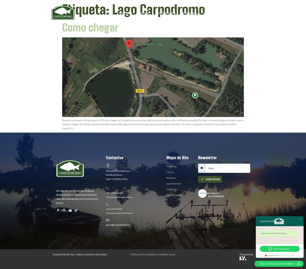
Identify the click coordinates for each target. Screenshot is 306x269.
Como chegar (90, 27)
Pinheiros (171, 166)
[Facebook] (59, 210)
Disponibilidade (167, 13)
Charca (170, 172)
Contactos (243, 13)
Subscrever (212, 179)
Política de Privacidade (143, 254)
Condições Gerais (166, 254)
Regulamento (189, 13)
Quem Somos (125, 13)
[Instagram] (65, 210)
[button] (145, 13)
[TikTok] (77, 210)
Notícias (226, 13)
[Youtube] (71, 210)
